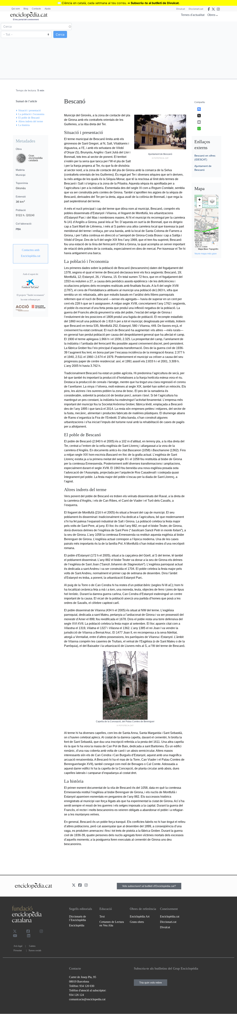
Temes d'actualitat (192, 14)
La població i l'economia (31, 114)
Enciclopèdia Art (139, 916)
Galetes (32, 946)
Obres (211, 14)
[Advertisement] (177, 50)
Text (102, 916)
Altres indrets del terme (30, 121)
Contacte (36, 8)
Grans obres (137, 921)
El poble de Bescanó (29, 117)
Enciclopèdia (76, 925)
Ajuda (48, 8)
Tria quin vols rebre (150, 982)
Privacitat (18, 950)
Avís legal (18, 946)
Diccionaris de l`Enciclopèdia (77, 918)
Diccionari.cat (196, 8)
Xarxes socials (35, 950)
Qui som (15, 8)
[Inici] (29, 15)
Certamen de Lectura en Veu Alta (111, 923)
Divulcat (180, 8)
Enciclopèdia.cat (169, 916)
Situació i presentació (29, 110)
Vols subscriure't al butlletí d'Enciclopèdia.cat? (149, 886)
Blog (26, 8)
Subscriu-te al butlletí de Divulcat (155, 3)
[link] (30, 253)
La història (24, 125)
